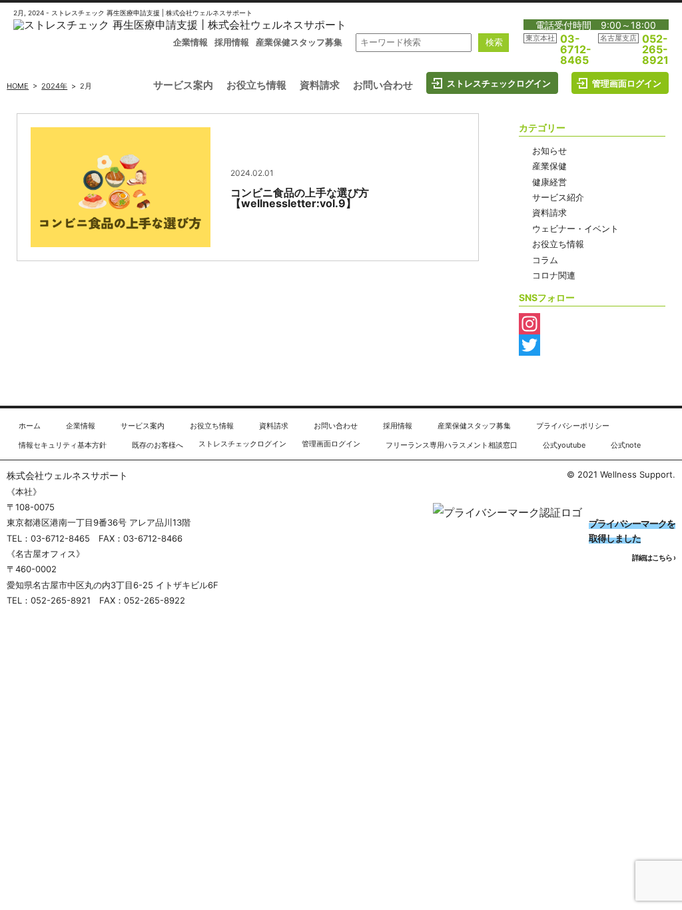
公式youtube (564, 445)
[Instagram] (592, 323)
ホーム (30, 425)
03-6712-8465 (575, 49)
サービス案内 (183, 85)
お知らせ (549, 150)
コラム (545, 259)
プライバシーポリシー (572, 425)
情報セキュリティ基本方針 (63, 445)
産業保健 (549, 166)
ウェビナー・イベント (575, 228)
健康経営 (549, 182)
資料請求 (320, 85)
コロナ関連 (553, 275)
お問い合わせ (383, 85)
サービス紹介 (558, 197)
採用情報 (231, 42)
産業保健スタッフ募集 (299, 42)
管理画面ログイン (626, 83)
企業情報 (190, 42)
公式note (626, 445)
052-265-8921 (655, 49)
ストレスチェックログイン (499, 83)
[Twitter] (592, 345)
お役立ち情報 (256, 85)
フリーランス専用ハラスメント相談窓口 (451, 445)
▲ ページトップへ (629, 396)
